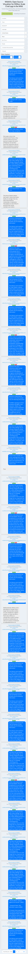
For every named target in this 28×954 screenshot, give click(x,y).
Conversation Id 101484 (14, 595)
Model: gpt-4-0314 (14, 96)
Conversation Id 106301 (14, 239)
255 (24, 951)
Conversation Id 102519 (14, 180)
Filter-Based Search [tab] (7, 13)
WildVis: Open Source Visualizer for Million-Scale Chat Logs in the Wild (14, 4)
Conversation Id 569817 (14, 714)
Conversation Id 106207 (14, 358)
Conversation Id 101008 (14, 744)
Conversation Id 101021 (14, 150)
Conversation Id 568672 (14, 536)
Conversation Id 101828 (14, 625)
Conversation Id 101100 (14, 477)
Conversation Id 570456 (14, 655)
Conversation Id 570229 (14, 922)
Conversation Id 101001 (14, 833)
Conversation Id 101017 (14, 862)
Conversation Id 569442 (14, 773)
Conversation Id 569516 (14, 328)
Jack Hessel (18, 8)
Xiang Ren (23, 8)
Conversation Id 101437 (14, 91)
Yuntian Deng (5, 8)
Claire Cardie (11, 10)
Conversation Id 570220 (14, 269)
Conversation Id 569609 (14, 61)
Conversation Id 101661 (14, 417)
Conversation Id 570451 (14, 566)
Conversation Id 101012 (14, 803)
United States (15, 63)
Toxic (16, 127)
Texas (11, 63)
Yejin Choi (17, 10)
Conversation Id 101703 (14, 447)
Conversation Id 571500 (14, 388)
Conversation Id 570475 (14, 210)
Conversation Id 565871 (14, 506)
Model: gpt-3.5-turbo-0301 (14, 66)
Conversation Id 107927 (14, 892)
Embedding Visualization (19, 13)
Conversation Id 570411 (14, 684)
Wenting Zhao (11, 8)
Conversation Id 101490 (14, 121)
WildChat (14, 97)
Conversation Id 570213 (14, 299)
